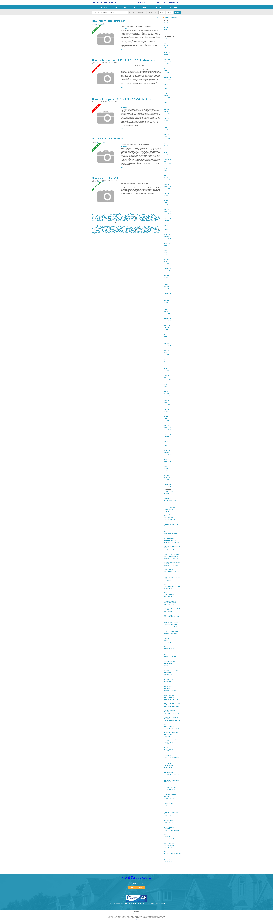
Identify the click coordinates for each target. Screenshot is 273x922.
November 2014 (167, 320)
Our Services (115, 7)
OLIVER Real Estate (168, 688)
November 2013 (167, 348)
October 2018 (167, 216)
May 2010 (166, 443)
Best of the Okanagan (168, 25)
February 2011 (167, 423)
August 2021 (166, 141)
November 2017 (167, 241)
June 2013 (166, 359)
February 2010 (167, 450)
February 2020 (167, 179)
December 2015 (167, 291)
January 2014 (166, 343)
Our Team (104, 7)
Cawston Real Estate (168, 517)
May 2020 (166, 172)
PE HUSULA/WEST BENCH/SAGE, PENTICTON (108, 226)
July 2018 (166, 222)
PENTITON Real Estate (169, 791)
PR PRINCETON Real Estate (170, 794)
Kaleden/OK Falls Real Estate (170, 580)
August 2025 (166, 63)
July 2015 (166, 302)
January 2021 (166, 154)
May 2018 (166, 227)
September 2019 (167, 191)
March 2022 (166, 129)
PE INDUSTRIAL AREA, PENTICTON (172, 720)
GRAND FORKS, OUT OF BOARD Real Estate (99, 216)
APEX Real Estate (167, 498)
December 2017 (167, 238)
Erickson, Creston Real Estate (170, 533)
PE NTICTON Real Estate (169, 736)
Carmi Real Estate (167, 511)
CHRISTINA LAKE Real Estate (170, 519)
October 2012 (167, 377)
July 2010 (166, 438)
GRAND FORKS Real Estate (170, 540)
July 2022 (166, 120)
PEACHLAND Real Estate (169, 761)
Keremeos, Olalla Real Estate (170, 599)
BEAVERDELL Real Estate (169, 507)
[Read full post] (106, 39)
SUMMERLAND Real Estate (170, 841)
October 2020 (167, 161)
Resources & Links (171, 7)
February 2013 (167, 368)
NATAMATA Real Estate (169, 658)
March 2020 (166, 177)
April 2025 (166, 70)
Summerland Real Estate (169, 838)
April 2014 (166, 336)
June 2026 (166, 43)
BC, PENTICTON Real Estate (170, 505)
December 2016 (167, 266)
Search (177, 12)
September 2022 (167, 116)
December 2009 (167, 454)
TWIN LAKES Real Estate (169, 847)
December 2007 (167, 486)
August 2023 (166, 100)
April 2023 (166, 107)
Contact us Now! (136, 887)
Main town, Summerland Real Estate (171, 626)
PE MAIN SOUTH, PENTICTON (171, 732)
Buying (144, 7)
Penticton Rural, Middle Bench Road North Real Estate (101, 230)
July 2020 (166, 168)
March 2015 (166, 311)
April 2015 (166, 309)
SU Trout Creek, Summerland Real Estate (108, 233)
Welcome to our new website (170, 34)
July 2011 (166, 411)
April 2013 (166, 363)
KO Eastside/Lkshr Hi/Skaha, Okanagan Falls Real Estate (170, 605)
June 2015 (166, 304)
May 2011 (166, 416)
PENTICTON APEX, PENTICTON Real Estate (142, 229)
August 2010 (166, 436)
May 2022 (166, 125)
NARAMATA (166, 640)
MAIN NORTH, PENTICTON (170, 620)
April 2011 (166, 418)
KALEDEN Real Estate (168, 569)
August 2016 (166, 275)
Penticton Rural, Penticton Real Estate (118, 230)
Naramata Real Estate (168, 642)
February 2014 (167, 341)
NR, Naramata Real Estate (169, 661)
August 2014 (166, 327)
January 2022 (166, 134)
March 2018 (166, 232)
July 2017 (166, 250)
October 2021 (167, 138)
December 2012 (167, 373)
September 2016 (167, 272)
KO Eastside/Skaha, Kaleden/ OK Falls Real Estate (128, 220)
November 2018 (167, 213)
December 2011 (167, 400)
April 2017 (166, 257)
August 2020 (166, 166)
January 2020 (166, 182)
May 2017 (166, 254)
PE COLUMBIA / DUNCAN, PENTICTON (146, 225)
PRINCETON (166, 801)
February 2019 (167, 207)
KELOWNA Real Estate (169, 594)
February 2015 (167, 313)
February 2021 (167, 152)
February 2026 (167, 52)
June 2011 (166, 413)
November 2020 (167, 159)
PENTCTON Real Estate (169, 767)
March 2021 (166, 150)
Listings (135, 7)
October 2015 (167, 295)
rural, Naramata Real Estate (170, 815)
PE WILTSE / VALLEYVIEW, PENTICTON (111, 228)
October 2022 (167, 113)
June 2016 (166, 279)
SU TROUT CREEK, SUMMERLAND (171, 830)
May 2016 (166, 282)
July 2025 (166, 66)
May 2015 (166, 307)
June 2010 (166, 441)
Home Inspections (156, 7)
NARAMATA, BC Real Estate (170, 656)
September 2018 (167, 218)
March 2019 (166, 204)
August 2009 (166, 463)
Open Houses (167, 29)
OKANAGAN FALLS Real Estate (171, 670)
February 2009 (167, 477)
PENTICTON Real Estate (169, 778)
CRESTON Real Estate (169, 527)
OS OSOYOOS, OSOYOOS (170, 690)
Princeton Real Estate (168, 803)
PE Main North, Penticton (169, 726)
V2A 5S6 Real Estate (168, 859)
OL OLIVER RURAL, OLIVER (170, 677)
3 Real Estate (166, 493)
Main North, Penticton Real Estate (171, 622)
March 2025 (166, 72)
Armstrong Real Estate (169, 502)
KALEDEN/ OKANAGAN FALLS (170, 575)
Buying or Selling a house (169, 509)
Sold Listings (166, 31)
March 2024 (166, 91)
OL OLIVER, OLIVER (168, 679)
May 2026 (166, 45)
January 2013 (166, 370)
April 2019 (166, 202)
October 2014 (167, 323)
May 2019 (166, 200)
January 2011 (166, 425)
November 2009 (167, 457)
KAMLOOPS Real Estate (169, 588)
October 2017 (167, 243)
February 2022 (167, 132)
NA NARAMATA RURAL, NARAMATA (172, 631)
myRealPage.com (136, 913)
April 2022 (166, 127)
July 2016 (166, 277)
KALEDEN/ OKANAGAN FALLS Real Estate (117, 218)
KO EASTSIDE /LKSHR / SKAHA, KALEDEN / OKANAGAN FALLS (171, 602)
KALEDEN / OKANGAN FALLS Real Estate (136, 217)
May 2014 (166, 334)
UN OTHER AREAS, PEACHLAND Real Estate (122, 234)
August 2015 (166, 300)
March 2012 (166, 393)
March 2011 (166, 420)
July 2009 (166, 466)
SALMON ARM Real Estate (169, 820)
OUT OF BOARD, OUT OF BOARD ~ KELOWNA (109, 225)
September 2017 (167, 245)
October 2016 (167, 270)
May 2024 (166, 86)
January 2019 (166, 209)
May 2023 (166, 104)
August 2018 (166, 220)
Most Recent (166, 38)
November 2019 (167, 186)
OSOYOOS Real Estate (169, 695)
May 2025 (166, 68)
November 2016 (167, 268)
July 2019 (166, 195)
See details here (124, 28)
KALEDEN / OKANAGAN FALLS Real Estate (102, 217)
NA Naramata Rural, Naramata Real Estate (123, 222)
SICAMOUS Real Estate (169, 822)
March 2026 (166, 50)
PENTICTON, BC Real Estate (170, 787)
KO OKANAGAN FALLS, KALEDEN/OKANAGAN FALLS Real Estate (171, 616)
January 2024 (166, 95)
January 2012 (166, 398)
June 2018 (166, 225)
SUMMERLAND (167, 836)
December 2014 (167, 318)
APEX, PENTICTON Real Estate (171, 500)
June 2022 (166, 122)
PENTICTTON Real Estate (169, 789)
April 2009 (166, 473)
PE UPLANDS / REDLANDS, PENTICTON (135, 227)
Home (94, 7)
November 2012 (167, 375)
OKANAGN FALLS (168, 674)
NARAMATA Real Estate (169, 648)
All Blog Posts (167, 22)
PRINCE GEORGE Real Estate (170, 798)
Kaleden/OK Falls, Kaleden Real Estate (143, 218)
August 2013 (166, 354)
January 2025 (166, 75)
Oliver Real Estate (168, 686)
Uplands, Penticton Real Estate (170, 857)
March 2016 (166, 286)
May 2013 (166, 361)
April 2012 (166, 391)
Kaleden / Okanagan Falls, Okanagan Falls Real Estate (119, 217)
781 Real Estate (167, 495)
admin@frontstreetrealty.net (168, 2)
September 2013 (167, 352)
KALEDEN (166, 552)
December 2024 (167, 77)
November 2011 (167, 402)
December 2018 (167, 211)
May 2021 (166, 145)
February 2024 (167, 93)
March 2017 (166, 259)
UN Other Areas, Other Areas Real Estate (106, 234)
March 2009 (166, 475)
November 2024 (167, 79)
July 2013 (166, 357)
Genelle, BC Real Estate (169, 538)
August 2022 (166, 118)
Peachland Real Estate (168, 755)
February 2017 (167, 261)
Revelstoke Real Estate (169, 810)
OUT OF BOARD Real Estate (170, 697)
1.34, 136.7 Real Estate (169, 491)
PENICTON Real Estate (169, 763)
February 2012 (167, 395)
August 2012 (166, 382)
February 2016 (167, 288)
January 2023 (166, 111)
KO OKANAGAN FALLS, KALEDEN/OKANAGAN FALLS (170, 612)
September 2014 (167, 325)
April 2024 (166, 88)
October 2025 (167, 59)
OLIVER (165, 683)
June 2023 (166, 102)
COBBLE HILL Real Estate (169, 522)
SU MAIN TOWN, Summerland (170, 825)
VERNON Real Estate (168, 861)
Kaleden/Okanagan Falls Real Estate (172, 586)
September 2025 (167, 61)
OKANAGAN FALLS (168, 668)
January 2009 (166, 479)
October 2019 (167, 188)
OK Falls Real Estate (168, 665)
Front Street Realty (168, 535)
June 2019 (166, 197)
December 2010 (167, 427)
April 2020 (166, 175)
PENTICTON (166, 770)
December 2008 (167, 482)
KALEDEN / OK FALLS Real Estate (171, 554)
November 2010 (167, 429)
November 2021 (167, 136)
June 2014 (166, 332)
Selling (126, 7)
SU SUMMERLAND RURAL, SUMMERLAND (169, 828)
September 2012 (167, 379)
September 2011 (167, 407)
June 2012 (166, 386)
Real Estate (166, 807)
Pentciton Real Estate (168, 765)
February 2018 (167, 234)
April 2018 (166, 229)
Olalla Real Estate (167, 681)
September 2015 (167, 297)
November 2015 (167, 293)
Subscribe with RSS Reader (171, 17)
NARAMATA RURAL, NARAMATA (171, 650)
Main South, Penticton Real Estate (171, 624)
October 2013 (167, 350)
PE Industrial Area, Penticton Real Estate (136, 226)
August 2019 (166, 193)
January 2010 (166, 452)
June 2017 (166, 252)
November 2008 (167, 484)
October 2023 (167, 97)
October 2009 (167, 459)
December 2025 (167, 54)
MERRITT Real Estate (168, 629)
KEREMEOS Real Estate (169, 596)
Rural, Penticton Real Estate (170, 818)
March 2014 (166, 338)
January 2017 (166, 263)
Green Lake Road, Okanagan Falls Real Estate (116, 216)
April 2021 (166, 147)
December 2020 (167, 157)
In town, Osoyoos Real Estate (170, 549)
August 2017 (166, 247)
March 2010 (166, 448)
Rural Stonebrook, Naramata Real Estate (148, 231)
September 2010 (167, 434)
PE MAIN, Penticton (168, 734)
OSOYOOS (166, 693)
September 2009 (167, 461)
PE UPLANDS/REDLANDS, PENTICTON (169, 746)
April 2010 (166, 445)
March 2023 (166, 109)
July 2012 (166, 384)
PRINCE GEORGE (168, 796)
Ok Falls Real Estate (168, 663)
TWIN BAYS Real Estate (169, 845)
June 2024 (166, 84)
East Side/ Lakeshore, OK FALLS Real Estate (116, 215)
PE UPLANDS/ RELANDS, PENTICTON (169, 743)
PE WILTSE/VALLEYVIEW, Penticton (172, 753)
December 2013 (167, 345)
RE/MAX (165, 805)
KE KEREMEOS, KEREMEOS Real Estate (110, 219)
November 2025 (167, 56)
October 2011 (167, 404)
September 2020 (167, 163)
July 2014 (166, 329)
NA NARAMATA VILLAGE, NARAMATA (137, 222)
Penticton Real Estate (168, 772)
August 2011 (166, 409)
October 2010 (167, 432)
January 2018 (166, 236)
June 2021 (166, 143)
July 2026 (166, 41)
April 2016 (166, 284)
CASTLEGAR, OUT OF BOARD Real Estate (116, 214)
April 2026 (166, 47)
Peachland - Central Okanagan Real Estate (147, 228)
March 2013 (166, 366)
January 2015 (166, 316)
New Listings (166, 27)
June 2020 (166, 170)
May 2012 (166, 388)
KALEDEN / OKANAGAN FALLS (171, 556)
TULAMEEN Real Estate (169, 843)
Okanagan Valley (167, 672)
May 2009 (166, 470)
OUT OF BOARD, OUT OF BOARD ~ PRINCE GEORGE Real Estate (172, 707)
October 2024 (167, 81)
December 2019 (167, 184)
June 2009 (166, 468)
